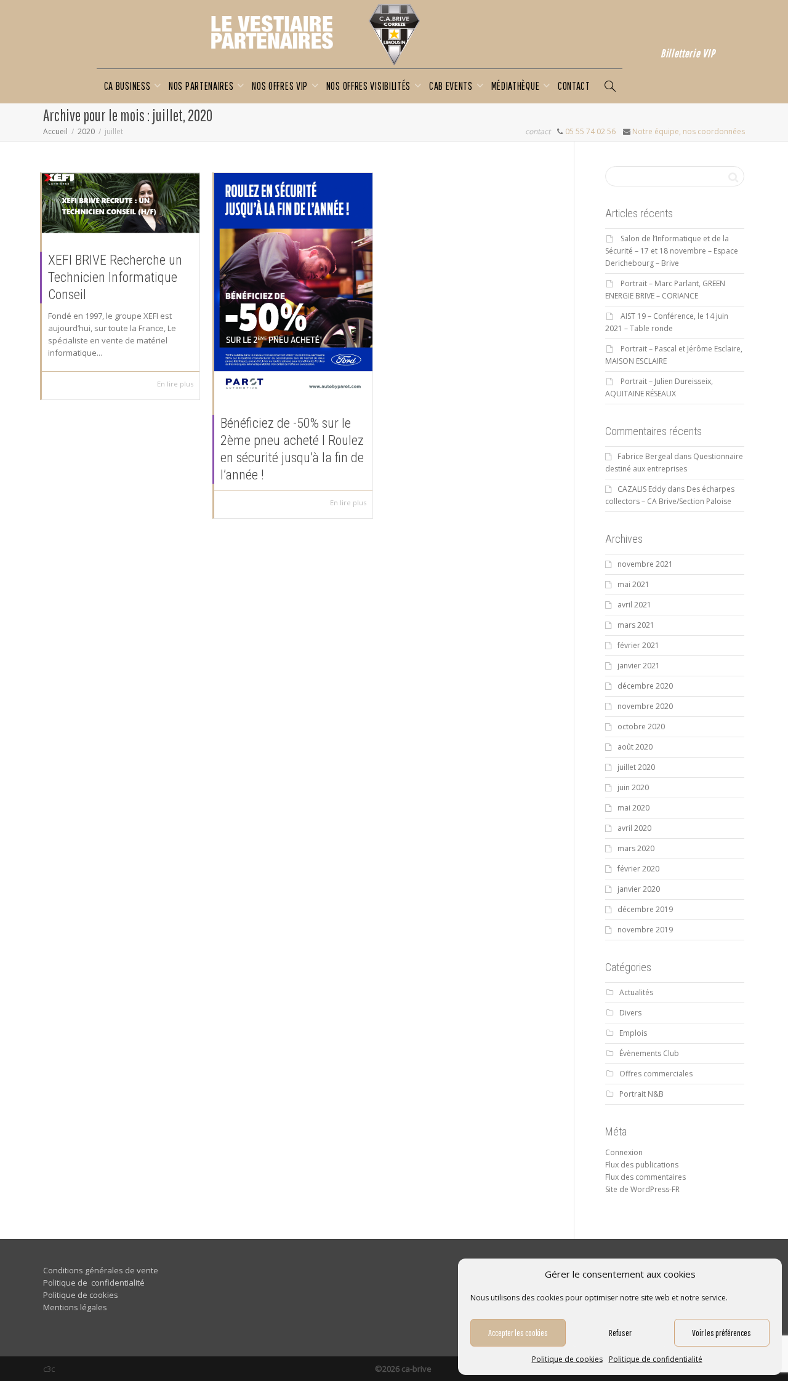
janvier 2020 (638, 889)
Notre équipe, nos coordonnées (688, 131)
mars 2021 (635, 625)
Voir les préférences (721, 1332)
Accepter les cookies (518, 1332)
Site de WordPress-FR (642, 1189)
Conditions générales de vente (100, 1270)
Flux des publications (641, 1164)
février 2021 (638, 645)
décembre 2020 (645, 686)
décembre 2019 (645, 909)
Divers (630, 1012)
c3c (49, 1368)
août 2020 (635, 747)
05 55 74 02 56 (590, 131)
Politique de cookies (567, 1359)
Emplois (633, 1033)
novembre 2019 (645, 929)
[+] (120, 203)
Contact (574, 85)
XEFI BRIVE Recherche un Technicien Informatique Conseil (115, 277)
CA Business (128, 85)
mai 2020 (633, 808)
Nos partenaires (202, 85)
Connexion (624, 1152)
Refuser (620, 1332)
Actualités (636, 992)
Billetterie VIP (688, 53)
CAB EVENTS (452, 85)
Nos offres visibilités (369, 85)
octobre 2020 (641, 726)
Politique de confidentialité (655, 1359)
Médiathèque (516, 85)
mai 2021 (633, 584)
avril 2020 (634, 828)
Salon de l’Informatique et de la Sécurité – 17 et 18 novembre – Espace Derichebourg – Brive (671, 250)
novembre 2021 (645, 564)
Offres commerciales (656, 1073)
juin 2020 (633, 787)
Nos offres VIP (281, 85)
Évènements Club (649, 1053)
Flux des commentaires (645, 1177)
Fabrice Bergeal (644, 456)
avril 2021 (634, 604)
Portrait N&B (641, 1094)
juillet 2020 (636, 767)
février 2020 (638, 868)
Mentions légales (75, 1307)
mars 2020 (635, 848)
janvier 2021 (638, 665)
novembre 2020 (645, 706)
